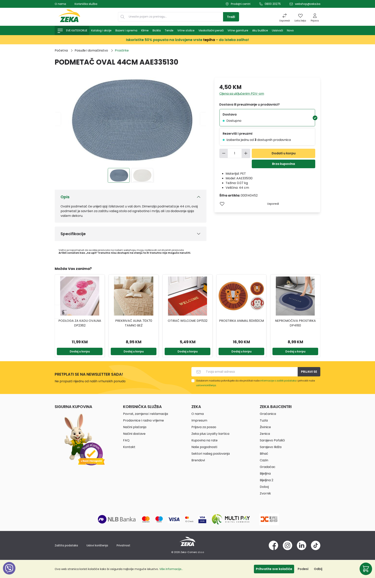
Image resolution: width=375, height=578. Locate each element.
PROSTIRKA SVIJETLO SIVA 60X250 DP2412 (295, 323)
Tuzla (264, 420)
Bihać (264, 453)
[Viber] (9, 572)
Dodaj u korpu (80, 351)
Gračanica (268, 414)
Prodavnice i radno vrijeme (143, 420)
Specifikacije (73, 234)
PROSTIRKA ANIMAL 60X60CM (187, 320)
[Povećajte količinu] (246, 153)
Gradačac (267, 467)
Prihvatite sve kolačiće (274, 569)
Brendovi (198, 460)
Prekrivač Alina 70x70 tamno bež (79, 323)
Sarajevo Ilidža (270, 447)
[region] (187, 311)
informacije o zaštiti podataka (278, 380)
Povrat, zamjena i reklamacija (145, 414)
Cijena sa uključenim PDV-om (241, 93)
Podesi (303, 569)
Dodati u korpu (284, 153)
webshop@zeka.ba (307, 4)
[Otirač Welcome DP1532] (133, 296)
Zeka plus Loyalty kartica (210, 433)
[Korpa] (366, 569)
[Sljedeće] (203, 119)
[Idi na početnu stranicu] (69, 16)
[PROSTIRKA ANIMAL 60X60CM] (187, 296)
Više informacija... (171, 569)
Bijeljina (265, 473)
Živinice (265, 427)
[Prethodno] (58, 119)
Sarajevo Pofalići (272, 440)
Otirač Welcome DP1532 (134, 320)
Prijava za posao (203, 427)
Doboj (264, 487)
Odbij (318, 569)
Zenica (265, 433)
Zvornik (265, 493)
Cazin (264, 460)
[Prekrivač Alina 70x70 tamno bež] (80, 296)
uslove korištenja (206, 385)
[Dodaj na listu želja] (222, 203)
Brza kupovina (283, 164)
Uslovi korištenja (97, 545)
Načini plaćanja (134, 427)
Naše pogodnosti (204, 447)
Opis (65, 197)
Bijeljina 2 (266, 480)
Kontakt (129, 447)
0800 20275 (273, 4)
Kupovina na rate (204, 440)
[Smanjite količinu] (223, 153)
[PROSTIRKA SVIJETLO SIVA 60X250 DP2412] (295, 296)
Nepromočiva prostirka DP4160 (241, 323)
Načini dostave (134, 433)
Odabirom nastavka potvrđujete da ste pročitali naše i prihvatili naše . (255, 383)
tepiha (209, 39)
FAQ (126, 440)
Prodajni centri (240, 4)
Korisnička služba (86, 4)
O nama (60, 4)
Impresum (199, 420)
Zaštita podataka (66, 545)
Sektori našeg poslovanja (210, 453)
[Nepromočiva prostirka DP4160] (241, 296)
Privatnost (123, 545)
